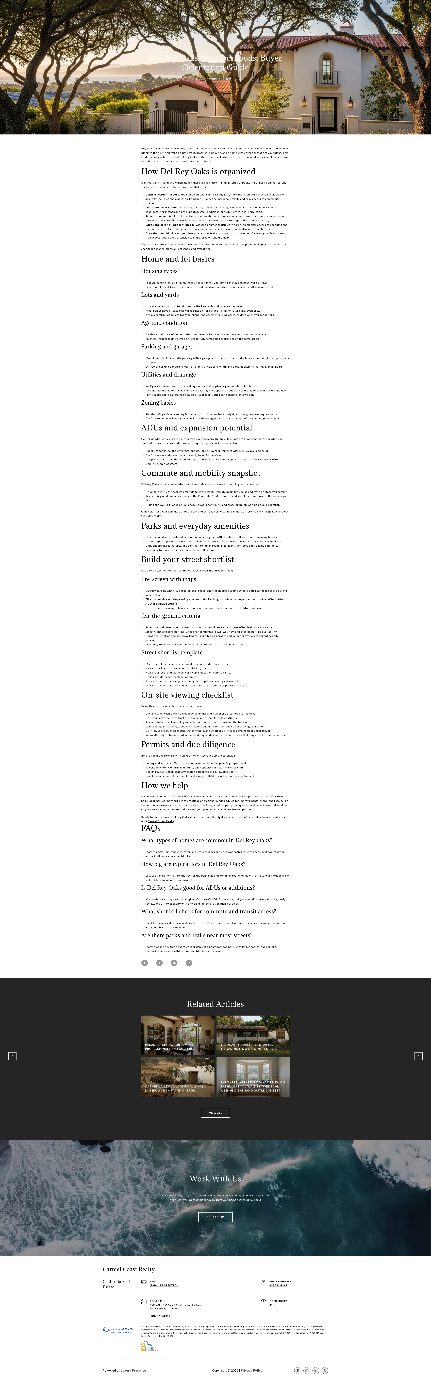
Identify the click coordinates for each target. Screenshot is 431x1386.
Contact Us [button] (215, 1217)
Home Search (160, 1316)
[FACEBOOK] (297, 1370)
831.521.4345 (278, 1285)
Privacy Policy (251, 1370)
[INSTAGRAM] (306, 1370)
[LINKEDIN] (315, 1370)
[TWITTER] (325, 1370)
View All (215, 1112)
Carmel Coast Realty (161, 821)
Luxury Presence (133, 1370)
